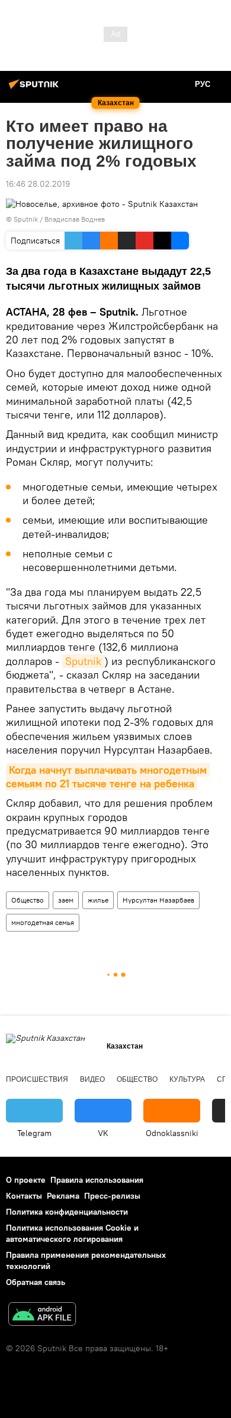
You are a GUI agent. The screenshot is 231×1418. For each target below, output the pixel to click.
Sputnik (83, 661)
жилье (98, 899)
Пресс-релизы (112, 1195)
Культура (187, 1079)
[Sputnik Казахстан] (35, 88)
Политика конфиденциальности (67, 1211)
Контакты (24, 1195)
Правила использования (96, 1179)
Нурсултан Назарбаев (158, 899)
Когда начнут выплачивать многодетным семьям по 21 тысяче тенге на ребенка (108, 776)
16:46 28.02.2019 (38, 184)
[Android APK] (42, 1315)
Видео (92, 1079)
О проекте (26, 1179)
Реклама (63, 1195)
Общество (27, 899)
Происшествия (37, 1079)
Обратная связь (35, 1282)
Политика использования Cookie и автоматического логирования (72, 1233)
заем (65, 899)
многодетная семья (42, 922)
